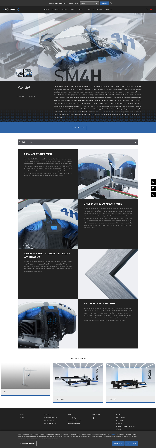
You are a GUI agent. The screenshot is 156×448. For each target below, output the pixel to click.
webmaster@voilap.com (74, 420)
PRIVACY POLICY (120, 418)
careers (80, 9)
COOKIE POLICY (120, 423)
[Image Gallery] (20, 76)
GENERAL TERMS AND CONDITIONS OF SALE (125, 428)
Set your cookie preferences (27, 443)
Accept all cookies (131, 443)
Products (55, 9)
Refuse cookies (118, 443)
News (72, 9)
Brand (46, 9)
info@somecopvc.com (74, 423)
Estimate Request (78, 128)
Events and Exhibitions (94, 9)
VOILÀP (22, 418)
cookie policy (113, 434)
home (19, 96)
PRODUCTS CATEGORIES (50, 418)
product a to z (27, 96)
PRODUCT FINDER (48, 420)
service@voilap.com (73, 418)
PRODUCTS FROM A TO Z (50, 423)
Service (64, 9)
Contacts (108, 9)
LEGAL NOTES (120, 420)
